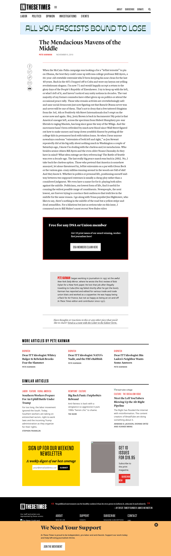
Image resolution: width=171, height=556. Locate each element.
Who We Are (60, 520)
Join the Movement (53, 546)
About (119, 9)
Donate (140, 9)
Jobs (129, 520)
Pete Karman (45, 54)
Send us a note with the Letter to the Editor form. (92, 322)
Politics (36, 16)
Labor (23, 16)
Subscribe (129, 9)
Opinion (50, 16)
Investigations (67, 16)
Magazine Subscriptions (114, 520)
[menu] (55, 7)
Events (85, 16)
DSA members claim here (85, 247)
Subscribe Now (124, 478)
